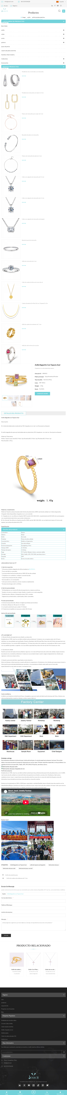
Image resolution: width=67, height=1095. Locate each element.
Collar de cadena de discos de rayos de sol (32, 282)
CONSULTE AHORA (42, 393)
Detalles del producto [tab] (13, 413)
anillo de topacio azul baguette (37, 865)
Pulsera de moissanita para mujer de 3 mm (32, 114)
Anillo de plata (4, 1033)
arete (2, 38)
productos (3, 1002)
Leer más (24, 75)
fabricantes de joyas (54, 865)
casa (2, 999)
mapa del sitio (4, 1005)
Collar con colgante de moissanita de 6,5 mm (33, 198)
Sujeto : (4, 894)
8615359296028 (25, 1)
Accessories (4, 63)
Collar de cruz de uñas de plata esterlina (51, 969)
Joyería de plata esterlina (8, 50)
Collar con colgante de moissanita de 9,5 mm (33, 177)
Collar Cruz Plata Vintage (34, 969)
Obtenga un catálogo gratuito (34, 1092)
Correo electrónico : (7, 898)
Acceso (6, 5)
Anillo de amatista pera (11, 875)
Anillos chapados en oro (7, 1030)
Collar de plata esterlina (7, 1026)
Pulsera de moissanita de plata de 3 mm (32, 156)
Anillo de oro (4, 1039)
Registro (15, 5)
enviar (6, 935)
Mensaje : (4, 919)
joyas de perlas (5, 46)
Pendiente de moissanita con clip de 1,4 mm (33, 93)
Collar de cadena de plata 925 (8, 1036)
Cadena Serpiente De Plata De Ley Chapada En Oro (35, 303)
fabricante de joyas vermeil (25, 868)
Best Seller (4, 26)
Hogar (24, 17)
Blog (2, 1012)
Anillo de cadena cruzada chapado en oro (17, 969)
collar (3, 34)
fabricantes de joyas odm (9, 868)
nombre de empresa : (7, 912)
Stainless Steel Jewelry (8, 54)
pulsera (3, 42)
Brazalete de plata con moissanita (30, 135)
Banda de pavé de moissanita (29, 240)
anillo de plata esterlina (38, 17)
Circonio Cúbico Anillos (7, 1023)
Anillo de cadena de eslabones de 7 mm (31, 324)
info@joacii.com (9, 1)
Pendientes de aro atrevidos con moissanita (33, 71)
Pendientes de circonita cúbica (8, 1020)
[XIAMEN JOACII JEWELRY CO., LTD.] (14, 10)
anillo (28, 17)
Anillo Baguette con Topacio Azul (18, 865)
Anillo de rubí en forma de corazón (30, 345)
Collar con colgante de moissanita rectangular (33, 219)
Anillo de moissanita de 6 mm (29, 261)
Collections (4, 59)
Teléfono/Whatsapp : (7, 905)
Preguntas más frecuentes (7, 1009)
